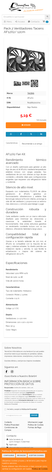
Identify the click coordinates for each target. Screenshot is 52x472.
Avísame (27, 125)
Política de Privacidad (11, 404)
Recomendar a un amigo (32, 144)
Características (12, 143)
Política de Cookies (40, 469)
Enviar (34, 415)
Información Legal (35, 422)
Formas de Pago (34, 427)
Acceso (21, 21)
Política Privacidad (11, 425)
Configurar (8, 455)
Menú (9, 21)
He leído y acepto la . (22, 409)
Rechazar (21, 455)
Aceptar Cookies (36, 455)
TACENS (30, 93)
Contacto (35, 21)
